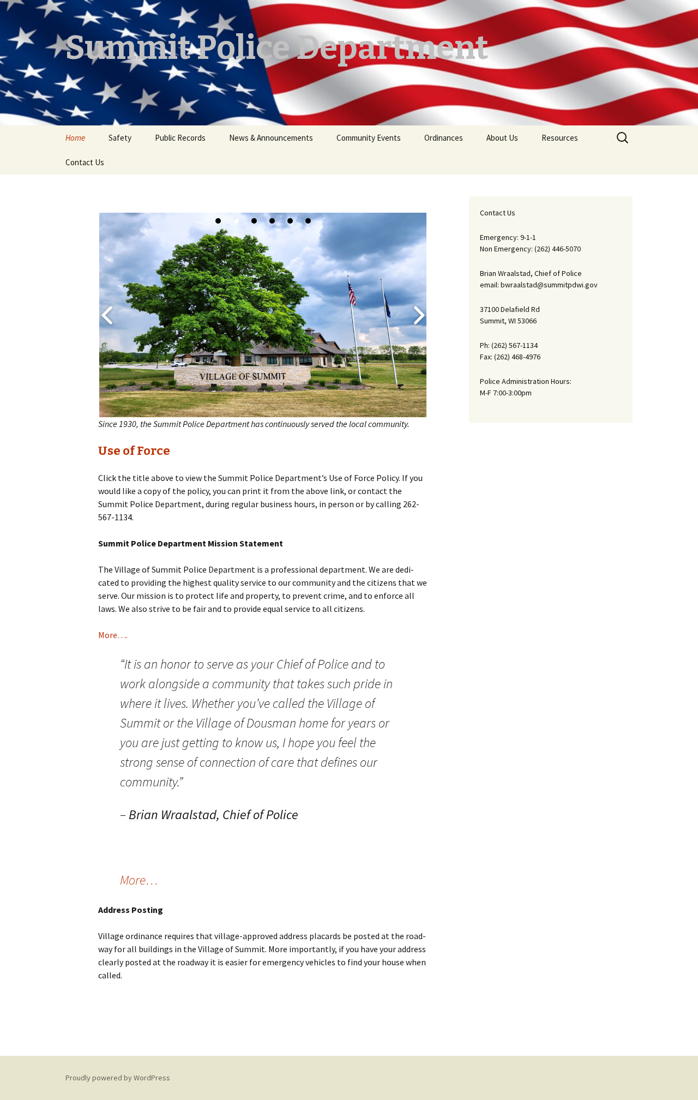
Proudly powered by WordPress (117, 1078)
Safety (120, 138)
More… (139, 879)
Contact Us (84, 162)
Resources (559, 138)
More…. (113, 634)
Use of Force (134, 450)
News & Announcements (271, 138)
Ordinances (443, 138)
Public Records (180, 138)
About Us (502, 138)
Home (75, 138)
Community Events (368, 138)
